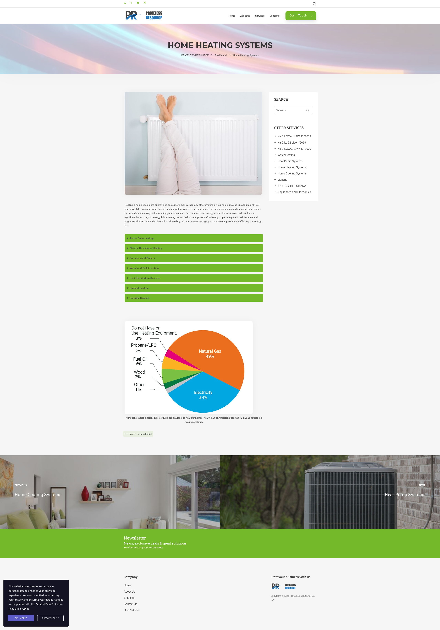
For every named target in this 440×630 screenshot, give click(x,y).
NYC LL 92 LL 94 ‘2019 (292, 142)
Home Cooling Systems (292, 173)
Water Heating (286, 155)
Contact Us (130, 604)
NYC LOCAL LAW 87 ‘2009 (294, 148)
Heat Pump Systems (290, 161)
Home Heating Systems (292, 167)
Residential (146, 434)
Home (232, 15)
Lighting (282, 179)
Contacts (274, 15)
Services (260, 15)
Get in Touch (298, 15)
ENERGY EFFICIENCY (292, 185)
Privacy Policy (50, 618)
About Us (245, 15)
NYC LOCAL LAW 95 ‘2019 (294, 136)
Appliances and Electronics (294, 192)
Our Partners (131, 610)
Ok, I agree (21, 618)
